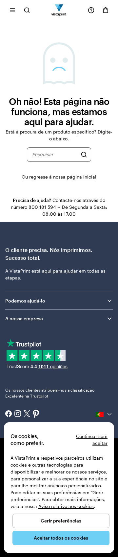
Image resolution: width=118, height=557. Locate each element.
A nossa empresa (24, 318)
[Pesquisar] (84, 154)
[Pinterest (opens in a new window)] (36, 414)
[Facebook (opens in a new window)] (8, 414)
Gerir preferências (61, 520)
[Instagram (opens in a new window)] (17, 414)
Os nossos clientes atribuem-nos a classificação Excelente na (49, 393)
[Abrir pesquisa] (27, 10)
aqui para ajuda (59, 271)
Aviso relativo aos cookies (66, 506)
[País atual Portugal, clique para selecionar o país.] (104, 414)
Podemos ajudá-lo (25, 300)
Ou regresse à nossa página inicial (59, 177)
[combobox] (55, 154)
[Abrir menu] (12, 10)
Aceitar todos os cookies (61, 538)
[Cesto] (105, 10)
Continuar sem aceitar (92, 439)
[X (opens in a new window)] (27, 414)
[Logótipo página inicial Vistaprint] (59, 10)
